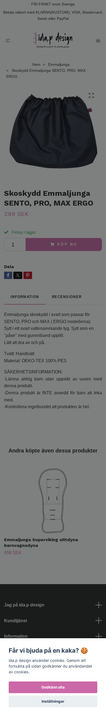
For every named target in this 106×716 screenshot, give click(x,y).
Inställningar (53, 701)
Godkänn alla (53, 687)
